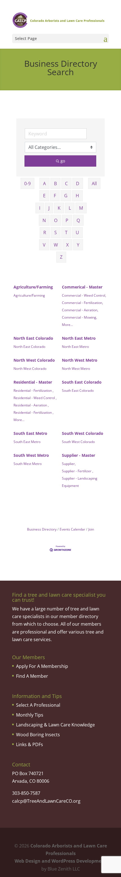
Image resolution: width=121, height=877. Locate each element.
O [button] (55, 220)
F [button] (55, 196)
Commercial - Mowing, (79, 317)
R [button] (44, 232)
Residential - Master (33, 382)
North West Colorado (34, 360)
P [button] (67, 220)
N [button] (44, 220)
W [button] (56, 245)
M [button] (81, 208)
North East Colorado (33, 338)
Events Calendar (72, 529)
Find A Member (32, 676)
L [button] (70, 208)
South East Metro (30, 433)
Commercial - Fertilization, (82, 302)
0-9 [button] (27, 183)
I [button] (39, 208)
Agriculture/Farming (33, 287)
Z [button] (61, 257)
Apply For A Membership (42, 666)
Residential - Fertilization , (33, 390)
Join (91, 529)
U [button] (77, 232)
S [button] (55, 232)
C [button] (66, 183)
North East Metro (79, 338)
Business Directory (42, 529)
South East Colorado (82, 382)
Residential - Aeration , (31, 405)
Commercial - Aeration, (80, 310)
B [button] (55, 183)
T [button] (66, 232)
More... (67, 324)
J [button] (49, 208)
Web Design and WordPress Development (60, 861)
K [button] (59, 208)
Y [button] (78, 245)
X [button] (67, 245)
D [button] (77, 183)
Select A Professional (38, 705)
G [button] (66, 196)
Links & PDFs (29, 744)
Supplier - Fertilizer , (77, 471)
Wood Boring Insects (38, 734)
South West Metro (31, 455)
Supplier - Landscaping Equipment (79, 482)
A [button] (44, 183)
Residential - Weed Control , (35, 397)
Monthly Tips (29, 715)
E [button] (44, 196)
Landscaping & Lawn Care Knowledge (55, 725)
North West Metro (79, 360)
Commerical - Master (82, 287)
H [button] (77, 196)
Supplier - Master (78, 455)
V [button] (44, 245)
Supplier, (69, 463)
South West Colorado (82, 433)
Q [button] (78, 220)
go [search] (62, 161)
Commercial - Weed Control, (84, 295)
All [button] (94, 183)
